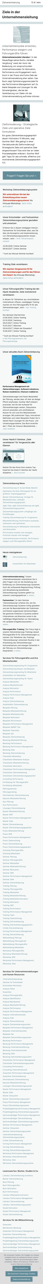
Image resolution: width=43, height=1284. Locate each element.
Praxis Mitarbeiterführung (13, 831)
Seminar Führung (10, 857)
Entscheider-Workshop (12, 985)
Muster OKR (8, 814)
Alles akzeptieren (21, 1268)
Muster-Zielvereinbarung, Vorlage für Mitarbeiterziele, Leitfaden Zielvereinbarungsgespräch (18, 499)
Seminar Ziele (8, 879)
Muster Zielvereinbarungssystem (16, 1099)
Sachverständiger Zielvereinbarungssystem (21, 1121)
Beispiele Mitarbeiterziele (13, 714)
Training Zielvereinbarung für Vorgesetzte (20, 517)
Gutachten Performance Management (18, 1073)
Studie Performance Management (17, 1211)
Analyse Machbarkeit (11, 1002)
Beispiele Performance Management (18, 724)
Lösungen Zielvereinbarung (14, 808)
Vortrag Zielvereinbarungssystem (16, 1150)
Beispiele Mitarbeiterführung (14, 711)
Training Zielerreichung (12, 918)
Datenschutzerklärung (21, 1279)
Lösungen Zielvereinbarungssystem (17, 1086)
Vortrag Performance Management (17, 931)
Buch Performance (10, 1192)
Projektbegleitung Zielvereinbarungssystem (21, 1112)
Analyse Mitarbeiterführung (14, 1005)
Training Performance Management (17, 912)
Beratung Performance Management (18, 746)
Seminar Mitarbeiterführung (14, 866)
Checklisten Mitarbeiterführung (16, 763)
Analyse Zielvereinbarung (13, 701)
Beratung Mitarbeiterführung (14, 740)
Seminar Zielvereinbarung (13, 883)
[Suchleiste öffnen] (32, 2)
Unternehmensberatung (12, 979)
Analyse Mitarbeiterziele (13, 685)
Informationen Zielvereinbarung (16, 795)
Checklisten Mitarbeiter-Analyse (16, 759)
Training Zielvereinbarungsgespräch (17, 925)
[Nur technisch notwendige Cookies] (40, 1268)
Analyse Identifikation (12, 998)
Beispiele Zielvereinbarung (14, 737)
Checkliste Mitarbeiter (12, 756)
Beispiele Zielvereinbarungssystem (17, 1037)
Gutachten (7, 992)
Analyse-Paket (9, 989)
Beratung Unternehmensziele (15, 1050)
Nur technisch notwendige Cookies (21, 1274)
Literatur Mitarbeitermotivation (15, 1195)
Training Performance (12, 908)
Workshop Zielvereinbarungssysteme (18, 1163)
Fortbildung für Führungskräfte (15, 782)
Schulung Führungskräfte (13, 850)
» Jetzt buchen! (18, 473)
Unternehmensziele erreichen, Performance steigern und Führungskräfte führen (19, 50)
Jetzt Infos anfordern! (13, 278)
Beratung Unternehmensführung (16, 1047)
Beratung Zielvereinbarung (14, 753)
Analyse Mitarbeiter (11, 682)
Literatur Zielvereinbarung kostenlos (18, 1175)
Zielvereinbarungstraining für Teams (18, 678)
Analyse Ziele (8, 698)
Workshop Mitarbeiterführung (15, 954)
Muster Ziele (8, 821)
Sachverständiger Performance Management (21, 1115)
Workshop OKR (9, 957)
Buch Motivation (9, 1188)
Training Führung (10, 886)
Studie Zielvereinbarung (12, 1214)
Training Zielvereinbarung (13, 921)
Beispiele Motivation (11, 717)
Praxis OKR (7, 834)
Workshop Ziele (9, 963)
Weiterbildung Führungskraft (14, 941)
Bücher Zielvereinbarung (13, 1179)
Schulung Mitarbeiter (11, 853)
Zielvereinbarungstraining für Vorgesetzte (20, 665)
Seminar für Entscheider (13, 982)
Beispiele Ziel (8, 733)
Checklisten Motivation (12, 766)
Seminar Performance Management (17, 876)
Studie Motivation (10, 1208)
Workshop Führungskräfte (13, 951)
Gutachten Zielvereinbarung (14, 1076)
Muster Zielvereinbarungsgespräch (17, 827)
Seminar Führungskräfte (12, 860)
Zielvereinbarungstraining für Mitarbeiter (19, 672)
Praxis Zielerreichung (11, 840)
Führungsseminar (10, 789)
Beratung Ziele (9, 750)
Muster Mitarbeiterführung (14, 811)
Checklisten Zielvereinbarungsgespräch (19, 776)
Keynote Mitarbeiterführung (14, 798)
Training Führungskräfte (12, 889)
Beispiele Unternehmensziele (15, 1031)
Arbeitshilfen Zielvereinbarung (15, 704)
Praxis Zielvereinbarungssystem (16, 1105)
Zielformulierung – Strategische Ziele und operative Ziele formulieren (20, 128)
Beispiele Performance (12, 721)
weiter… (32, 595)
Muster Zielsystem (10, 1096)
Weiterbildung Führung (12, 938)
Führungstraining (10, 792)
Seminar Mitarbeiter (11, 863)
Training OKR (8, 905)
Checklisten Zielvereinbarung (15, 772)
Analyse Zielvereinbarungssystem (17, 1024)
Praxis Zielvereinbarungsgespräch (17, 847)
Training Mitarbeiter (11, 892)
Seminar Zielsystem (11, 1128)
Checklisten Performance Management (19, 769)
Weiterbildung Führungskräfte (15, 944)
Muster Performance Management (17, 818)
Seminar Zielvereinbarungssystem (17, 1131)
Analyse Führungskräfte (12, 995)
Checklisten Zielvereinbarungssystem (18, 1063)
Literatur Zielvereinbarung (13, 1201)
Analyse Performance (12, 691)
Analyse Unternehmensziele (14, 1015)
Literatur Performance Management (18, 1198)
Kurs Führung (8, 802)
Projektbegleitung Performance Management (21, 1108)
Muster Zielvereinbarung (13, 824)
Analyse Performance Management (17, 695)
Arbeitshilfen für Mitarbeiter (24, 564)
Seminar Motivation (11, 870)
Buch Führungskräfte (11, 1185)
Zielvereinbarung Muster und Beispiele (19, 669)
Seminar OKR (8, 873)
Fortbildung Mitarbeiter (12, 785)
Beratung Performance (12, 743)
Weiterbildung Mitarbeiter (13, 947)
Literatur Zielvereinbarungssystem (17, 1205)
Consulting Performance (13, 779)
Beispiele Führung (10, 708)
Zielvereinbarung (11, 2)
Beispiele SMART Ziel (11, 727)
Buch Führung (8, 1182)
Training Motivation (11, 902)
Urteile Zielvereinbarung (13, 928)
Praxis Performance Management (17, 837)
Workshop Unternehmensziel (15, 1157)
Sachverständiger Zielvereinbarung (17, 1118)
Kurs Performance (10, 805)
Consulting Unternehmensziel (15, 1070)
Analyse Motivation (11, 688)
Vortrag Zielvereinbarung (13, 934)
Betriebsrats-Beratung (12, 1228)
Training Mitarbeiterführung (14, 895)
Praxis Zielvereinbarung (12, 844)
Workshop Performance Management (18, 960)
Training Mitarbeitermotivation (15, 899)
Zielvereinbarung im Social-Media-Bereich (20, 488)
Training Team (8, 915)
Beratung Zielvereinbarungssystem (17, 1057)
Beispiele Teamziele (11, 730)
